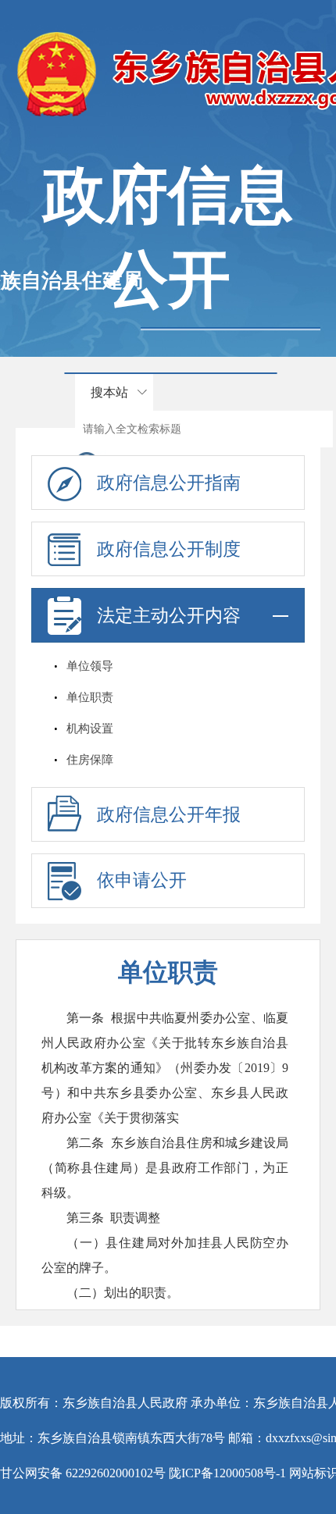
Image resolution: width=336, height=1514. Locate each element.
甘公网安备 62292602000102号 (83, 1473)
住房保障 (89, 759)
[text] (204, 429)
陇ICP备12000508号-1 (227, 1473)
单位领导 (89, 666)
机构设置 (89, 728)
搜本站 (109, 392)
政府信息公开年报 (169, 815)
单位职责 (89, 697)
